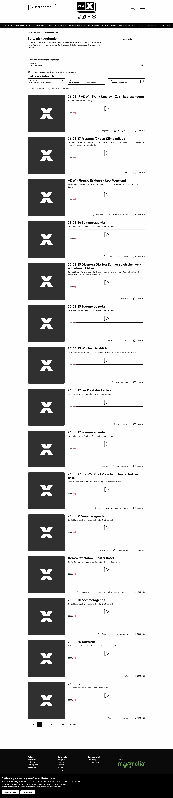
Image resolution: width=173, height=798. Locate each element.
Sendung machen (94, 762)
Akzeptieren (28, 792)
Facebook (61, 762)
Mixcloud (61, 767)
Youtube (61, 765)
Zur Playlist (166, 26)
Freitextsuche (33, 64)
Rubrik (71, 80)
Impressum (32, 767)
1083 (63, 725)
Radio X (39, 32)
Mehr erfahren (10, 792)
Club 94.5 (31, 762)
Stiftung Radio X (33, 765)
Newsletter (32, 760)
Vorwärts (73, 725)
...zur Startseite (126, 39)
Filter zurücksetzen (38, 89)
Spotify (60, 770)
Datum (111, 80)
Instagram (61, 760)
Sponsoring (92, 760)
